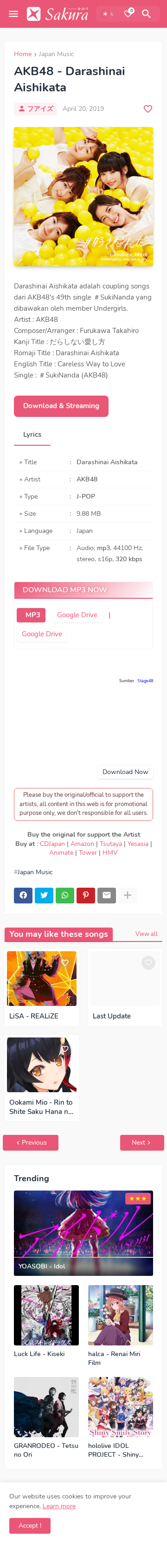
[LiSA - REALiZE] (42, 978)
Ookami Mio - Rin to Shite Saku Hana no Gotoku (40, 1107)
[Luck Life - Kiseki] (46, 1315)
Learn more (59, 1506)
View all (146, 934)
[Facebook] (23, 895)
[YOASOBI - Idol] (83, 1233)
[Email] (106, 895)
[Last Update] (125, 978)
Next (138, 1142)
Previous (34, 1142)
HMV (110, 852)
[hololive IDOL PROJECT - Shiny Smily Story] (120, 1407)
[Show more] (127, 895)
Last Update (112, 1016)
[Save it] (148, 109)
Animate (61, 852)
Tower (88, 852)
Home (23, 54)
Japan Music (56, 54)
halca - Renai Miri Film (114, 1358)
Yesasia (138, 843)
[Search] (148, 14)
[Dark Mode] (108, 14)
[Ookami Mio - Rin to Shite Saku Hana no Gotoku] (42, 1064)
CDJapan (52, 843)
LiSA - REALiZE (33, 1016)
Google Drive (77, 615)
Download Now (125, 772)
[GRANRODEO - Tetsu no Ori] (46, 1407)
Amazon (82, 843)
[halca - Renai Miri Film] (120, 1315)
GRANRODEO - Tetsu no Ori (46, 1450)
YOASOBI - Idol (42, 1266)
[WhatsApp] (65, 895)
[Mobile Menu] (13, 14)
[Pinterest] (86, 895)
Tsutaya (111, 843)
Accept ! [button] (30, 1525)
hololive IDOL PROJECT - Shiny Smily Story (113, 1451)
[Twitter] (44, 895)
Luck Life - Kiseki (39, 1354)
